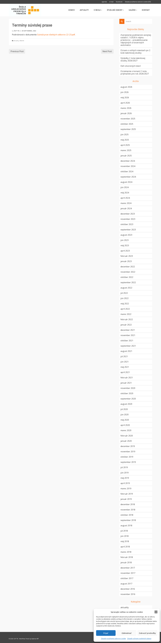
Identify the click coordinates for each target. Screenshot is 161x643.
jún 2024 (124, 187)
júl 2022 (124, 293)
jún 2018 (124, 536)
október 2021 (126, 340)
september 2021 (128, 345)
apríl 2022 (125, 308)
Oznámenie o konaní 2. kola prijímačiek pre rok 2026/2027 (134, 72)
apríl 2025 (125, 145)
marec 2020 (125, 430)
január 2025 (126, 155)
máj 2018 (124, 541)
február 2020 (126, 435)
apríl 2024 (125, 198)
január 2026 (126, 113)
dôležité (21, 41)
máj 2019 (124, 478)
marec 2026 (125, 108)
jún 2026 (124, 92)
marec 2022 (125, 314)
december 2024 (127, 161)
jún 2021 (124, 361)
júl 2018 (124, 530)
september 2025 (128, 129)
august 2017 (126, 583)
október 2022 (126, 277)
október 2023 (126, 224)
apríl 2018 (125, 546)
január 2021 (126, 382)
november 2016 (127, 594)
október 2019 (126, 456)
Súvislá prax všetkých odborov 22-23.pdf (56, 34)
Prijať (105, 633)
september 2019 (128, 462)
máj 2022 (124, 303)
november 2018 (127, 509)
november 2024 (127, 166)
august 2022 (126, 287)
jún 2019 (124, 472)
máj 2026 (124, 97)
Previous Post (17, 51)
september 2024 (128, 176)
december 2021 (127, 330)
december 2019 (127, 446)
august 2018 (126, 525)
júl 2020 (124, 409)
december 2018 (127, 504)
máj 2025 (124, 139)
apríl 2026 (125, 102)
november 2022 (127, 271)
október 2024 (126, 171)
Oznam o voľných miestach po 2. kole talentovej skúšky (135, 51)
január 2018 (126, 562)
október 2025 (126, 124)
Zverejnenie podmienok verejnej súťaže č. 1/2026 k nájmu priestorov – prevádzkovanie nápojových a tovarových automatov (135, 40)
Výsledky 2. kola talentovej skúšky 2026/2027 (132, 59)
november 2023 (127, 219)
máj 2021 (124, 367)
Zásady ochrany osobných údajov (139, 638)
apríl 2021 (125, 372)
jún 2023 (124, 240)
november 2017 (127, 573)
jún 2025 (124, 134)
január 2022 (126, 324)
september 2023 (128, 229)
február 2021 (126, 377)
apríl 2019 (125, 483)
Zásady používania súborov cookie (113, 638)
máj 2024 (124, 192)
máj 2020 (124, 419)
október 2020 (126, 393)
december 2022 (127, 266)
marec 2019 (125, 488)
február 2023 (126, 256)
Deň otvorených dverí (130, 66)
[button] (156, 612)
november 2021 (127, 335)
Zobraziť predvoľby (147, 633)
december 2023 (127, 213)
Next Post (107, 51)
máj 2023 (124, 245)
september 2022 (128, 282)
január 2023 (126, 261)
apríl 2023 (125, 250)
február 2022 (126, 319)
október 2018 (126, 515)
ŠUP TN (16, 31)
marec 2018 (125, 552)
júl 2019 (124, 467)
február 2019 (126, 493)
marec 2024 (125, 203)
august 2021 (126, 351)
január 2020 (126, 441)
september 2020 (128, 398)
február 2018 (126, 557)
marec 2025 (125, 150)
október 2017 (126, 578)
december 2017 (127, 567)
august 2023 (126, 234)
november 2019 (127, 451)
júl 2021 (124, 356)
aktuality (16, 41)
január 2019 (126, 499)
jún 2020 (124, 414)
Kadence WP (35, 639)
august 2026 (126, 87)
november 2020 (127, 388)
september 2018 (128, 520)
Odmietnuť (126, 633)
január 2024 (126, 208)
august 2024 (126, 182)
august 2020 (126, 404)
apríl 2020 (125, 425)
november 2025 (127, 118)
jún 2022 (124, 298)
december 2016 (127, 589)
